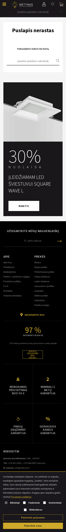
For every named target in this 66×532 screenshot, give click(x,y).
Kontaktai (7, 290)
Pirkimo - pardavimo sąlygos (16, 276)
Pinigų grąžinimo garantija (18, 429)
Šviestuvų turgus (41, 305)
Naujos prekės (40, 267)
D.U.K (5, 286)
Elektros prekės (41, 295)
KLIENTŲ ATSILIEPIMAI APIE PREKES (32, 354)
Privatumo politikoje (21, 496)
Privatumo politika (12, 281)
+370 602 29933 (14, 463)
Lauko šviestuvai (41, 281)
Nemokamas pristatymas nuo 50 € (18, 390)
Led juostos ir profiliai (44, 286)
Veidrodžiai (39, 300)
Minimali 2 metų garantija (47, 390)
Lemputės (38, 290)
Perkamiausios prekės (44, 271)
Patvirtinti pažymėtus (33, 517)
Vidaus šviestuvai (42, 276)
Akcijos (37, 262)
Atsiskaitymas (9, 271)
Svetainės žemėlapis (12, 295)
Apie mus (7, 262)
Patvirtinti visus (33, 526)
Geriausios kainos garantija (48, 429)
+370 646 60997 (29, 463)
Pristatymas (8, 267)
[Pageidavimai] (53, 4)
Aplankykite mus (35, 314)
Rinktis (24, 206)
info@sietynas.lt (22, 467)
